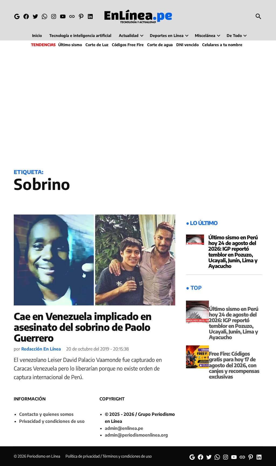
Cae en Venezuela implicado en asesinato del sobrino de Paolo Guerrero (82, 326)
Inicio (37, 35)
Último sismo (70, 44)
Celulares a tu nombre (222, 44)
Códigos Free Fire (128, 44)
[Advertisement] (138, 107)
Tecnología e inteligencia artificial (80, 35)
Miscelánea (205, 35)
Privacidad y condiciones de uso (52, 421)
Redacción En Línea (41, 349)
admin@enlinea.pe (124, 428)
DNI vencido (187, 44)
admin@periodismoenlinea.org (136, 435)
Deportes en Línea (167, 35)
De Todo (234, 35)
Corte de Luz (96, 44)
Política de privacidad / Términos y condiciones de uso (108, 456)
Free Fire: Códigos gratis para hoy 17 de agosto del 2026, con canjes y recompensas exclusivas (234, 364)
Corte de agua (160, 44)
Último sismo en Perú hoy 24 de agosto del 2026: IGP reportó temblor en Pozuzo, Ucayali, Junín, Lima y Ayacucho (233, 251)
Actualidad (129, 35)
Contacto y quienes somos (46, 414)
